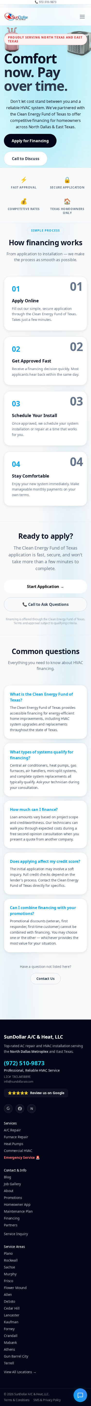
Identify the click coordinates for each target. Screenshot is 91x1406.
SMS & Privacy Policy (47, 1400)
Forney (9, 1328)
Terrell (9, 1363)
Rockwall (11, 1260)
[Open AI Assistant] (80, 1395)
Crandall (10, 1335)
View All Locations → (20, 1372)
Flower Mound (15, 1287)
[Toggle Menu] (82, 17)
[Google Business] (8, 1108)
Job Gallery (12, 1184)
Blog (7, 1177)
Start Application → (45, 586)
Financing (12, 1218)
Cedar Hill (11, 1308)
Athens (9, 1349)
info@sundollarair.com (18, 1082)
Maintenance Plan (18, 1211)
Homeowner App (17, 1204)
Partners (10, 1225)
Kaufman (11, 1322)
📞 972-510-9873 (45, 2)
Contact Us (45, 978)
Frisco (8, 1280)
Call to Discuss (25, 158)
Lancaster (11, 1315)
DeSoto (9, 1301)
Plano (8, 1253)
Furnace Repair (16, 1137)
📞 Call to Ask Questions (45, 604)
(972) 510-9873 (24, 1063)
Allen (8, 1294)
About (8, 1190)
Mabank (10, 1342)
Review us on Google (36, 1092)
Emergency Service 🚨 (22, 1157)
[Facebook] (20, 1108)
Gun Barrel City (16, 1356)
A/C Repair (12, 1130)
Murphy (10, 1274)
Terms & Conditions (17, 1400)
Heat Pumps (13, 1143)
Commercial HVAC (18, 1150)
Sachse (9, 1267)
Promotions (13, 1197)
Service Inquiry (16, 1233)
